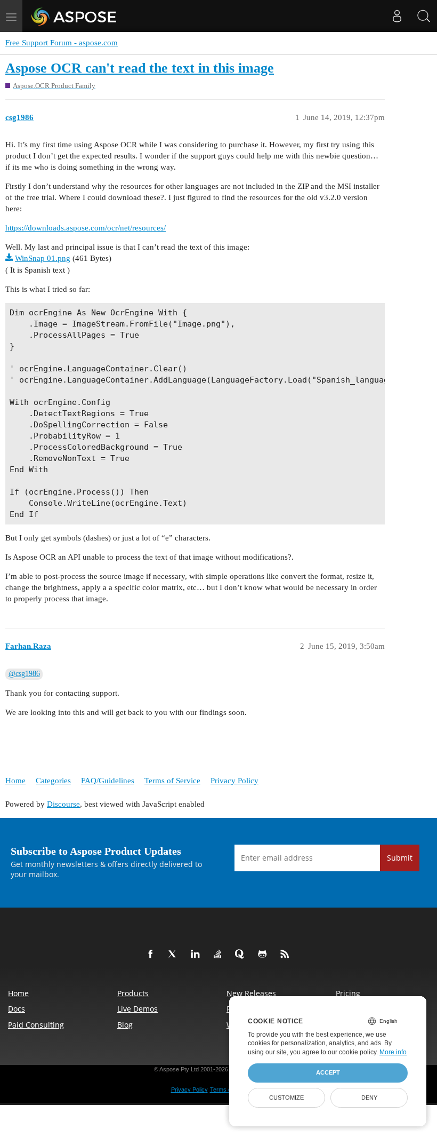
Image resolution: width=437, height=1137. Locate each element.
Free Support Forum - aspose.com (61, 42)
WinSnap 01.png (42, 258)
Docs (16, 1009)
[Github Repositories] (264, 954)
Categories (53, 780)
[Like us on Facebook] (152, 954)
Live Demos (137, 1009)
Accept (328, 1072)
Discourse (63, 804)
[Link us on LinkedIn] (197, 954)
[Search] (423, 16)
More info (393, 1052)
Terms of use (227, 1089)
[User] (397, 16)
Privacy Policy (234, 780)
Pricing (348, 993)
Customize (286, 1097)
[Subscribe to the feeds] (287, 954)
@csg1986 (24, 674)
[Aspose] (74, 16)
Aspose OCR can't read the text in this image (139, 68)
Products (133, 993)
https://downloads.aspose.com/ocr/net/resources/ (85, 228)
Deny (369, 1097)
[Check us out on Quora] (242, 954)
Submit (399, 858)
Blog (125, 1025)
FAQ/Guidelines (107, 780)
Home (15, 780)
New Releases (251, 993)
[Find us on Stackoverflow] (219, 954)
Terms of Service (172, 780)
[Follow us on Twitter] (175, 954)
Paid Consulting (36, 1025)
